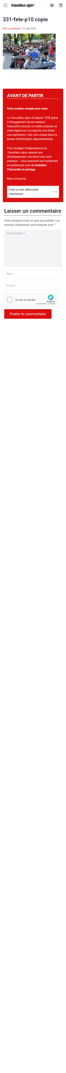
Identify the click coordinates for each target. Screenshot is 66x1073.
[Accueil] (22, 6)
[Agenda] (52, 5)
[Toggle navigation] (5, 5)
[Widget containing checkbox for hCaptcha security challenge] (30, 299)
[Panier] (60, 5)
